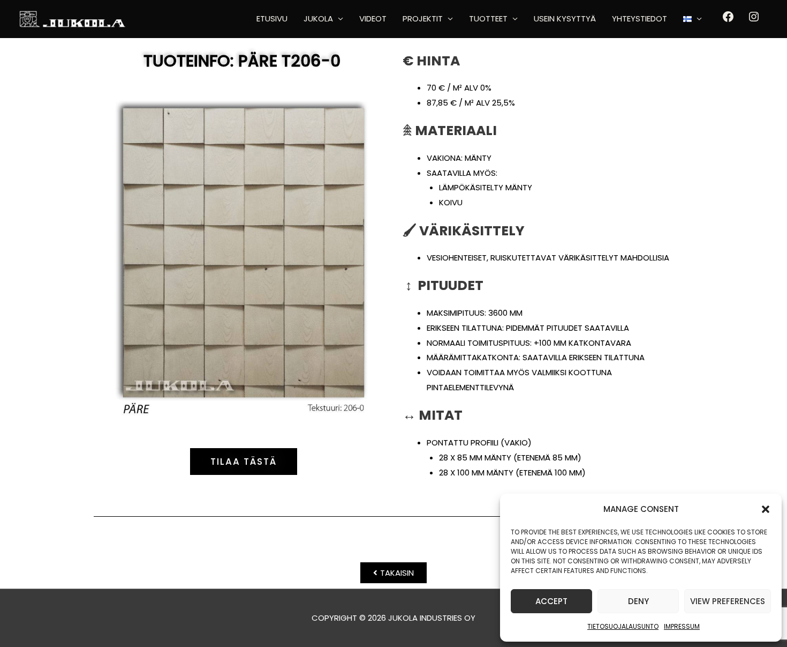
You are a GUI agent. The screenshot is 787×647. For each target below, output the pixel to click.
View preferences (727, 601)
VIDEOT (373, 18)
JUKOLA (318, 18)
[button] (765, 509)
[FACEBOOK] (728, 20)
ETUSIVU (271, 18)
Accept (551, 601)
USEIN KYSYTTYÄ (565, 18)
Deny (638, 601)
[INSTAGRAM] (753, 20)
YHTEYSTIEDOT (639, 18)
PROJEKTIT (423, 18)
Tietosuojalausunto (623, 626)
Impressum (682, 626)
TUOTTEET (488, 18)
